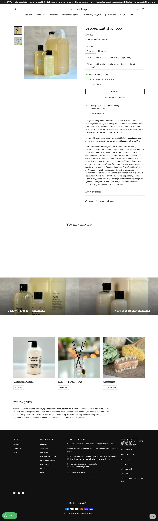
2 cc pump (95, 84)
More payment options (115, 98)
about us (28, 15)
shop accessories (110, 387)
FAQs (122, 15)
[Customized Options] (34, 357)
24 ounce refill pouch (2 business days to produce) (109, 58)
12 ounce (102, 51)
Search (16, 444)
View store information (98, 113)
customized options (71, 15)
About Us (17, 448)
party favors (110, 15)
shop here (41, 15)
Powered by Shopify (87, 513)
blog (131, 15)
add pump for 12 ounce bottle (101, 79)
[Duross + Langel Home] (79, 357)
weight (89, 47)
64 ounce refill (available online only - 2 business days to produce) (111, 65)
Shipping (88, 39)
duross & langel (79, 9)
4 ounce (90, 51)
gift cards (54, 15)
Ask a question (93, 192)
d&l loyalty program (92, 15)
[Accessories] (124, 357)
